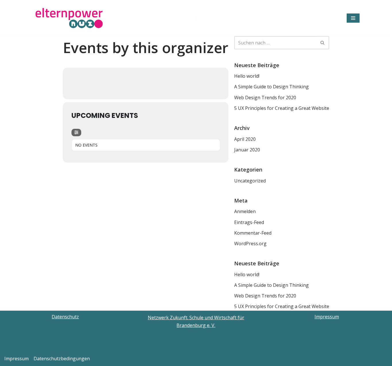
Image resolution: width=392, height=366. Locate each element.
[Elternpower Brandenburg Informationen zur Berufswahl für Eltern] (69, 18)
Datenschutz (65, 317)
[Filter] (76, 132)
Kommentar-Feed (252, 233)
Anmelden (245, 211)
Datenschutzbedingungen (62, 358)
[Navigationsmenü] (353, 18)
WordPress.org (250, 243)
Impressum (327, 317)
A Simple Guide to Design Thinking (271, 86)
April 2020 (245, 139)
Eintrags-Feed (249, 222)
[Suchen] (196, 18)
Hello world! (246, 76)
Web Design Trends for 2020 (265, 97)
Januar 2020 (247, 150)
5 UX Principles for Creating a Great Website (281, 108)
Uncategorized (250, 181)
